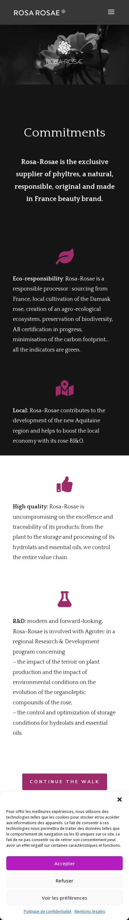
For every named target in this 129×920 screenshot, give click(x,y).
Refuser (64, 880)
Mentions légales (90, 911)
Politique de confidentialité (47, 911)
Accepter (64, 863)
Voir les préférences (64, 898)
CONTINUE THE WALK (65, 782)
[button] (119, 799)
